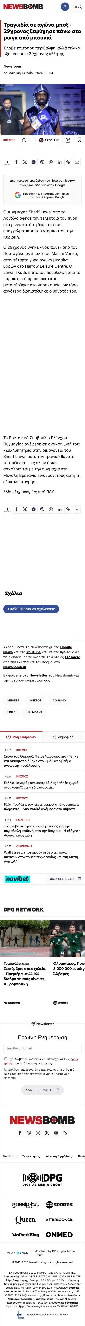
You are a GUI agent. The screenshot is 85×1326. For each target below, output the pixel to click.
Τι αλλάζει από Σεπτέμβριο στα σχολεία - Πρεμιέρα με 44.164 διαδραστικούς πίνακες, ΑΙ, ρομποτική (24, 973)
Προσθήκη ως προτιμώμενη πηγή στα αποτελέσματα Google (46, 195)
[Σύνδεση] (65, 6)
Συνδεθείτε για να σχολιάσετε (31, 609)
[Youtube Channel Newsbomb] (56, 1133)
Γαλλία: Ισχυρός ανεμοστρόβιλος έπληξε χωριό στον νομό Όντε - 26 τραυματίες (41, 785)
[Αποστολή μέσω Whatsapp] (51, 162)
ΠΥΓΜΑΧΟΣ (34, 711)
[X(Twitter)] (47, 1133)
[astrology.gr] (59, 1220)
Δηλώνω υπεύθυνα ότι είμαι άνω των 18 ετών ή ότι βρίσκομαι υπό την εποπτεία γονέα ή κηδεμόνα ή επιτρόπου (40, 1074)
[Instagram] (38, 1133)
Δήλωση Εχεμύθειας (59, 1156)
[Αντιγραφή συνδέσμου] (68, 140)
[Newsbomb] (42, 1121)
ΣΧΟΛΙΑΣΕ (52, 140)
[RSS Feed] (65, 1133)
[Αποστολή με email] (77, 162)
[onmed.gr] (59, 1235)
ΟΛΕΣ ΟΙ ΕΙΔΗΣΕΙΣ (62, 879)
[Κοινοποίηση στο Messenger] (34, 162)
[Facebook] (20, 1133)
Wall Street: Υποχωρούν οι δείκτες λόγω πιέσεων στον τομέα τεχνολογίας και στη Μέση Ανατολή (41, 857)
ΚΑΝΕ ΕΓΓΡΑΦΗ (38, 1090)
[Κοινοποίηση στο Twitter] (25, 162)
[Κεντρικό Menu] (78, 6)
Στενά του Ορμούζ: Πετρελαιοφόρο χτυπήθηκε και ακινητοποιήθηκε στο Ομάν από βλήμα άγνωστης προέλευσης (41, 761)
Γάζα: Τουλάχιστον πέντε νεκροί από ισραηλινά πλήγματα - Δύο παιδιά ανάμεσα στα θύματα (41, 806)
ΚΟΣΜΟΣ (9, 140)
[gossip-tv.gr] (25, 1205)
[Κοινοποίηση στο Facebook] (16, 162)
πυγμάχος (17, 211)
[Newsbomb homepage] (23, 6)
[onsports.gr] (59, 1205)
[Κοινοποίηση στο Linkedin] (59, 162)
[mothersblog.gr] (25, 1235)
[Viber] (29, 1133)
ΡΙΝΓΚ (11, 711)
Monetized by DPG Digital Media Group (54, 1253)
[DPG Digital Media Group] (42, 1180)
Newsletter (39, 675)
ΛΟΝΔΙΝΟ (59, 700)
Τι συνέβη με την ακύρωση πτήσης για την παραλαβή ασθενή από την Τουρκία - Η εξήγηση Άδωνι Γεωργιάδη (42, 831)
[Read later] (79, 140)
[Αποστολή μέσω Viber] (42, 162)
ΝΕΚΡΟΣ (35, 700)
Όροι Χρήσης (31, 1156)
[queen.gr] (25, 1220)
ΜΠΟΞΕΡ (13, 700)
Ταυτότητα (9, 1156)
